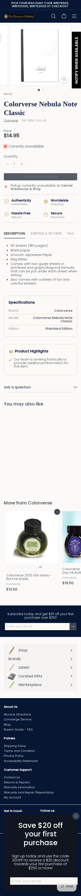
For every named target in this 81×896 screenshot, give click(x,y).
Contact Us (12, 777)
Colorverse (40, 503)
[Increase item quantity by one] (21, 163)
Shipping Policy (15, 746)
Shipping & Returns (46, 233)
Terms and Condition (19, 751)
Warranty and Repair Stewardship (29, 792)
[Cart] (64, 16)
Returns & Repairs (17, 782)
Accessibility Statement (21, 761)
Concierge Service (18, 719)
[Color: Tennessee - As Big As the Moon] (33, 569)
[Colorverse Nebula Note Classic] (32, 450)
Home (8, 93)
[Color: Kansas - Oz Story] (17, 569)
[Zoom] (64, 79)
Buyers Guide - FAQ (18, 729)
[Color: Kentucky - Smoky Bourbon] (25, 569)
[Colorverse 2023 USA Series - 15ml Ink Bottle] (32, 552)
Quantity (11, 156)
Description (14, 233)
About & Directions (17, 714)
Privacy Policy (13, 756)
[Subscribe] (73, 626)
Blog (7, 724)
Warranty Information (19, 787)
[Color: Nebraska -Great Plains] (9, 569)
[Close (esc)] (76, 816)
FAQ (70, 233)
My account (12, 797)
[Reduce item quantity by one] (7, 163)
